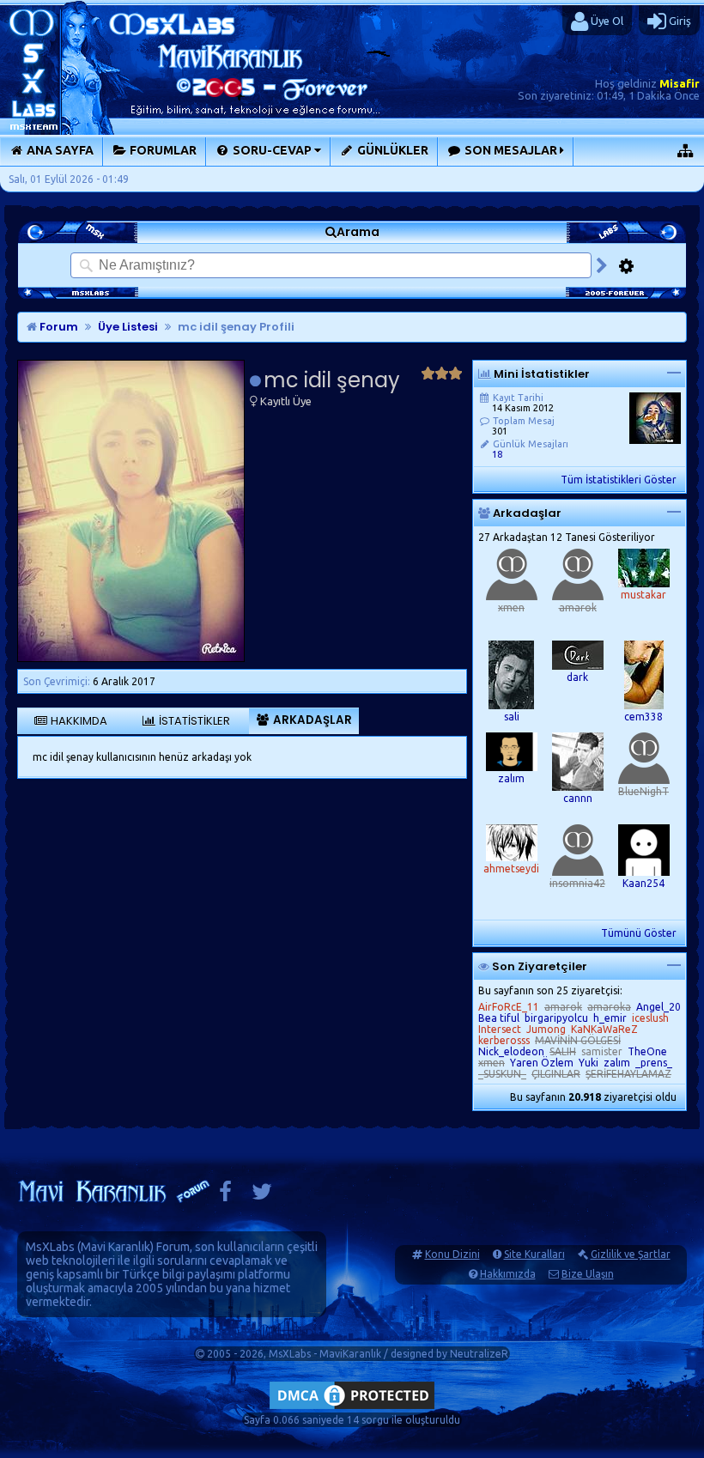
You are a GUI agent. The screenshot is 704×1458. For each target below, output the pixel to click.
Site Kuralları (534, 1254)
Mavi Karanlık (115, 1247)
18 (497, 454)
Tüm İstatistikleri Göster (619, 479)
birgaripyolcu (556, 1018)
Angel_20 (658, 1006)
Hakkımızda (508, 1273)
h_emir (610, 1018)
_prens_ (653, 1062)
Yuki (588, 1062)
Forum (57, 327)
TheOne (647, 1051)
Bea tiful (498, 1018)
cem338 (643, 716)
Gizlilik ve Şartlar (631, 1254)
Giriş (678, 21)
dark (577, 677)
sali (511, 716)
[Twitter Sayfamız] (261, 1195)
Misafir (679, 83)
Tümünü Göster (639, 933)
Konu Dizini (452, 1254)
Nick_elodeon (511, 1051)
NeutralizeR (479, 1353)
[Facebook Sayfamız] (225, 1195)
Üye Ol (605, 21)
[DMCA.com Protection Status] (352, 1408)
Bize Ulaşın (587, 1273)
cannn (577, 798)
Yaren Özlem (542, 1062)
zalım (511, 778)
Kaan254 (643, 883)
